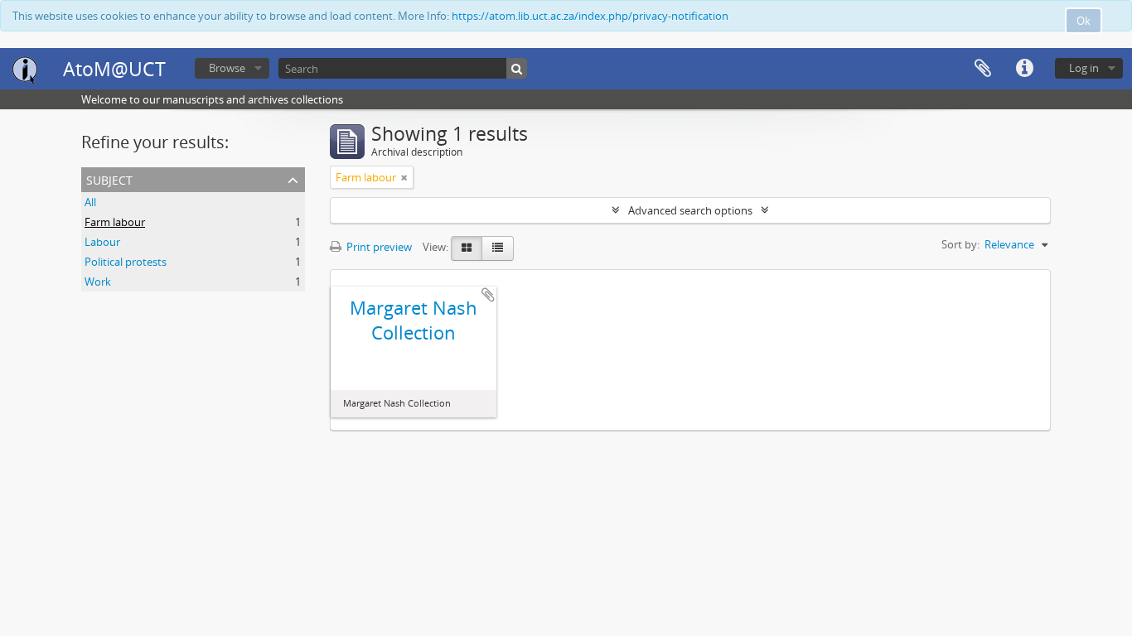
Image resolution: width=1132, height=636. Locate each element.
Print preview (378, 246)
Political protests (126, 261)
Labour (102, 241)
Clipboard (983, 68)
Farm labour (115, 221)
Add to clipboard (488, 295)
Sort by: (960, 244)
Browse (227, 67)
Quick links (1024, 68)
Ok (1083, 20)
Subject (109, 178)
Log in (1084, 67)
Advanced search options (690, 210)
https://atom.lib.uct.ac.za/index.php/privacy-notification (590, 15)
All (90, 202)
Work (98, 281)
